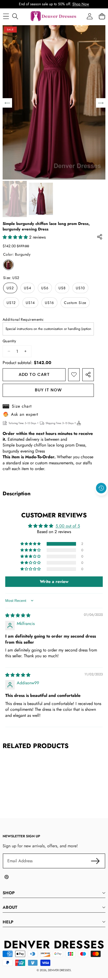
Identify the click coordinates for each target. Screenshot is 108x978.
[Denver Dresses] (53, 16)
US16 (49, 302)
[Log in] (89, 16)
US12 (11, 302)
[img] (17, 615)
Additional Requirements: (23, 319)
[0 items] (102, 16)
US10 (80, 288)
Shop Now (80, 4)
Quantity (9, 341)
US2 (10, 288)
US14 (30, 302)
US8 (62, 288)
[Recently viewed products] (101, 488)
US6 (44, 288)
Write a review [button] (54, 582)
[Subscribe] (95, 861)
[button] (101, 500)
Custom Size (75, 302)
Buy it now (48, 390)
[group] (15, 199)
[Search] (15, 16)
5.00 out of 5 (68, 526)
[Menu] (6, 16)
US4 (27, 288)
